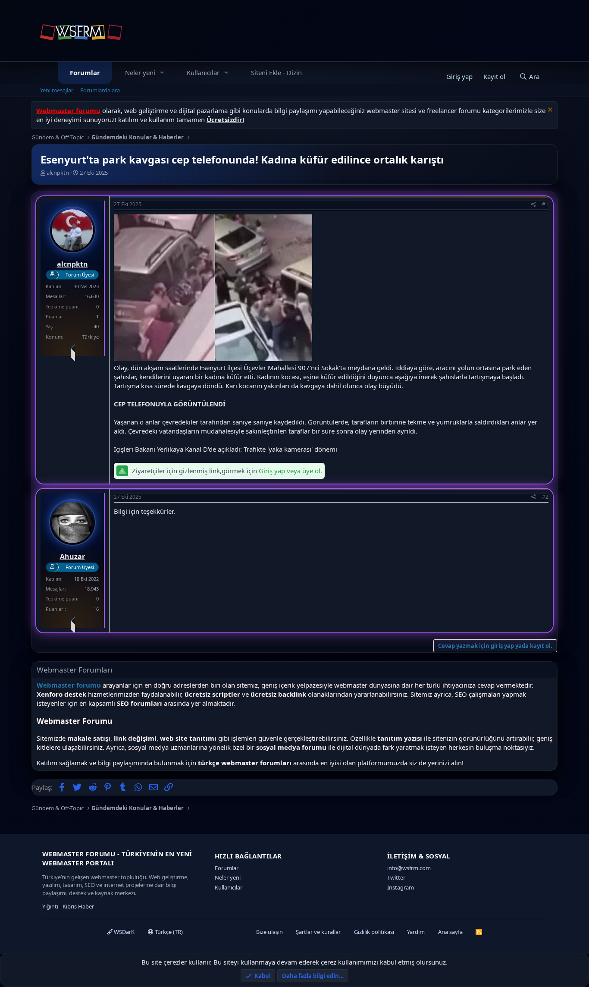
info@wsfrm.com (409, 868)
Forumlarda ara (100, 90)
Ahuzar (72, 556)
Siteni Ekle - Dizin (276, 72)
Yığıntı (50, 906)
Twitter (396, 877)
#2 (545, 496)
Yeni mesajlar (56, 90)
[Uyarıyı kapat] (549, 110)
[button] (162, 73)
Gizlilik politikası (374, 932)
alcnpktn (58, 172)
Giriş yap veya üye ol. (290, 470)
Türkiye (90, 336)
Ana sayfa (450, 932)
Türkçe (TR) (168, 932)
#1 (545, 204)
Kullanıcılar (203, 72)
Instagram (400, 887)
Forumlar (85, 72)
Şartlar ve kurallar (318, 932)
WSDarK (124, 932)
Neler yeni (140, 72)
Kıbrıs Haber (78, 906)
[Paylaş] (533, 205)
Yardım (416, 932)
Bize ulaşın (269, 932)
